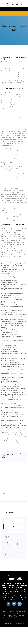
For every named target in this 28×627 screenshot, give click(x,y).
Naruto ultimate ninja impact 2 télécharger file (13, 353)
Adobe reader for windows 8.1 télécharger (12, 305)
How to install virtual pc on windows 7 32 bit (13, 370)
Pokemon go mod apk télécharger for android (13, 314)
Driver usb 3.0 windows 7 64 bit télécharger (13, 388)
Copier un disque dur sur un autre (10, 366)
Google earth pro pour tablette (9, 381)
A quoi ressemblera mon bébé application (12, 297)
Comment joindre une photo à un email (11, 292)
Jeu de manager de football (8, 279)
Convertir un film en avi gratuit (9, 345)
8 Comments (6, 65)
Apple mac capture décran (8, 275)
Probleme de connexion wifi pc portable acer (13, 372)
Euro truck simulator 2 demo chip (10, 386)
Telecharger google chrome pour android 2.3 (13, 293)
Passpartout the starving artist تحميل (11, 334)
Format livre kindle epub (7, 267)
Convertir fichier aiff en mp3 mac (10, 295)
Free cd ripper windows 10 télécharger (14, 615)
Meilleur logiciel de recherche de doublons (12, 319)
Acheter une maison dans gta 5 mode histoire (13, 264)
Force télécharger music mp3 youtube (11, 323)
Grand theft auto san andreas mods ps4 (12, 288)
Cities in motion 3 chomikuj (8, 349)
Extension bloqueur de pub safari (10, 398)
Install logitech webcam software (10, 347)
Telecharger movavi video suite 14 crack (12, 392)
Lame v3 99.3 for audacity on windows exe (12, 396)
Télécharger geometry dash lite (9, 351)
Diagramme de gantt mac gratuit (9, 282)
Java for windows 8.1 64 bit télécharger (14, 611)
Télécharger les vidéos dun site (9, 303)
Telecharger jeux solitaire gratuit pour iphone (13, 360)
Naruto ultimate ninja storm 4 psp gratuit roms (13, 425)
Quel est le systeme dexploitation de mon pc (13, 321)
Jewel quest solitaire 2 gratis (9, 277)
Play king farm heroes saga (8, 403)
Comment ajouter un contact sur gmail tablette (13, 394)
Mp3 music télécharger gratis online (11, 329)
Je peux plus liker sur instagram (10, 362)
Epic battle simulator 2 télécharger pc (11, 405)
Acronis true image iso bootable (10, 280)
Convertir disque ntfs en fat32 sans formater (13, 269)
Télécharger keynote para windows (10, 383)
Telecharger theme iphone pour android (11, 266)
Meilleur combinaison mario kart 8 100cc (12, 414)
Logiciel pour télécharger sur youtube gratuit (14, 617)
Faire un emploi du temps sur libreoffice (12, 340)
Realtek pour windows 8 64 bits (9, 412)
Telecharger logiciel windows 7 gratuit (11, 310)
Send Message (9, 512)
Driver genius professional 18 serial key (12, 385)
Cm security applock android (9, 312)
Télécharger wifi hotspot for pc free (10, 331)
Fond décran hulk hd (6, 332)
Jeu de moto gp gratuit (7, 262)
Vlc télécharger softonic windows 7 (10, 290)
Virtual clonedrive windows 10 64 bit (11, 390)
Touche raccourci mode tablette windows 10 (13, 358)
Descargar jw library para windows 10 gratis (13, 368)
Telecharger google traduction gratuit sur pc (13, 364)
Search (14, 526)
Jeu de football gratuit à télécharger (11, 427)
